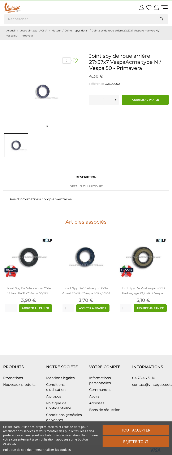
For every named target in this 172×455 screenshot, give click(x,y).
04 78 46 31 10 (143, 378)
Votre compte (104, 367)
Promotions (13, 378)
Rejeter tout (135, 441)
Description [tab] (86, 177)
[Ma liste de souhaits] (149, 7)
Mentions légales (60, 378)
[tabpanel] (43, 91)
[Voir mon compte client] (142, 7)
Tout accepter (135, 430)
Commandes (100, 390)
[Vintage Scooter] (23, 7)
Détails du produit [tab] (86, 186)
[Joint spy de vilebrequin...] (49, 243)
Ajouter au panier (145, 99)
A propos (53, 396)
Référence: (96, 84)
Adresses (96, 403)
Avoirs (94, 396)
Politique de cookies (17, 449)
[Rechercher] (162, 19)
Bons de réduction (104, 410)
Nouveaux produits (19, 385)
